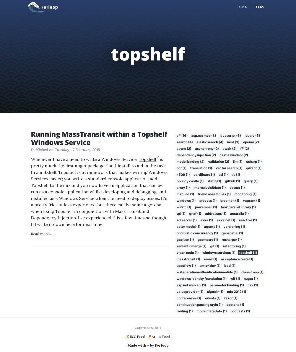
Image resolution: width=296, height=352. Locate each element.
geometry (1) (208, 240)
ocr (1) (182, 168)
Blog (243, 7)
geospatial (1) (232, 233)
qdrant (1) (254, 168)
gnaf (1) (195, 214)
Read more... (41, 233)
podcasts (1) (240, 311)
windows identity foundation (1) (202, 279)
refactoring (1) (234, 246)
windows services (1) (219, 253)
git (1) (214, 246)
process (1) (208, 201)
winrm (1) (184, 207)
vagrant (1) (251, 201)
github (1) (232, 181)
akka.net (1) (226, 220)
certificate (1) (204, 175)
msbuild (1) (185, 194)
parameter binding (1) (227, 285)
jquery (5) (252, 136)
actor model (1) (188, 227)
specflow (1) (186, 266)
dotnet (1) (237, 188)
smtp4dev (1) (210, 266)
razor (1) (230, 298)
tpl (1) (181, 214)
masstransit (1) (188, 259)
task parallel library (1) (238, 207)
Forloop (49, 7)
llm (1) (237, 162)
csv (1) (253, 285)
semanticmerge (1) (192, 246)
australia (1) (239, 214)
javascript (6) (230, 136)
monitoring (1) (245, 194)
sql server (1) (187, 220)
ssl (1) (223, 175)
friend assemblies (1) (214, 194)
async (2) (184, 149)
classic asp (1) (252, 272)
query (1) (251, 181)
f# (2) (244, 149)
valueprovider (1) (190, 292)
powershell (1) (206, 207)
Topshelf (147, 159)
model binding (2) (191, 162)
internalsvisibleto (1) (210, 188)
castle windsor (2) (234, 155)
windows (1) (186, 201)
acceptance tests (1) (237, 259)
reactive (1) (248, 220)
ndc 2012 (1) (236, 292)
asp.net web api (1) (191, 285)
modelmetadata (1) (212, 311)
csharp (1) (254, 162)
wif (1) (235, 279)
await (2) (230, 149)
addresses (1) (215, 214)
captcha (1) (235, 305)
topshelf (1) (248, 253)
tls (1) (235, 175)
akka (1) (206, 220)
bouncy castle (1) (190, 181)
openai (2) (251, 142)
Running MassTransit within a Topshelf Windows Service (99, 138)
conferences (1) (189, 298)
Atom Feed (160, 336)
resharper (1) (232, 240)
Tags (259, 7)
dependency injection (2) (196, 155)
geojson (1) (185, 240)
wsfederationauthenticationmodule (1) (207, 272)
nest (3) (233, 142)
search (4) (185, 142)
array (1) (183, 188)
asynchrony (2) (207, 149)
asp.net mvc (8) (203, 136)
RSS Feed (137, 336)
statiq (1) (214, 181)
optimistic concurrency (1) (197, 233)
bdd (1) (230, 266)
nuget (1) (251, 279)
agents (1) (212, 227)
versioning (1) (234, 227)
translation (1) (201, 168)
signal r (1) (215, 292)
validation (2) (218, 162)
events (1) (213, 298)
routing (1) (185, 311)
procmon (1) (229, 201)
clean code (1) (188, 253)
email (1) (210, 259)
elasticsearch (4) (210, 142)
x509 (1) (183, 175)
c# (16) (182, 136)
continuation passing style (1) (200, 305)
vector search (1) (229, 168)
